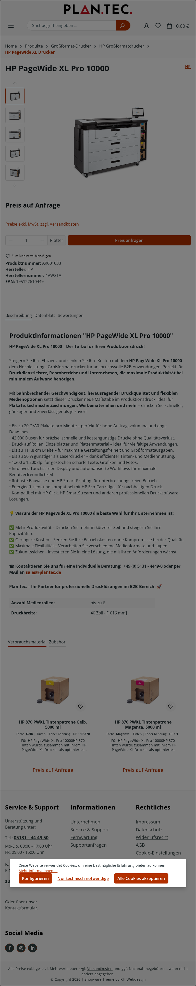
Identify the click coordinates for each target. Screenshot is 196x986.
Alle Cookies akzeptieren (141, 878)
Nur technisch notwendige (83, 878)
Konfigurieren (35, 878)
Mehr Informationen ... (38, 870)
